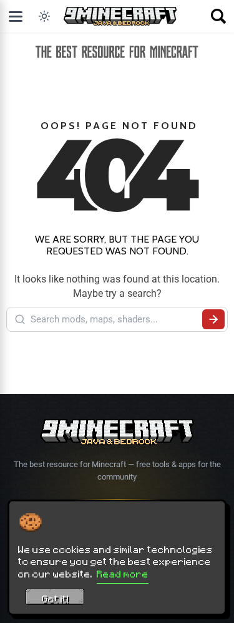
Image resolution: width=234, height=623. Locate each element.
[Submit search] (213, 319)
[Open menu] (15, 16)
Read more (123, 573)
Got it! (55, 598)
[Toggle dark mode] (44, 16)
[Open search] (218, 16)
